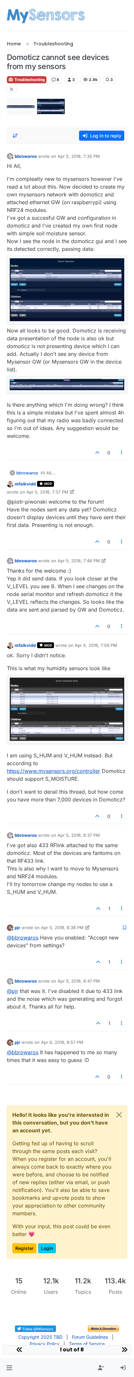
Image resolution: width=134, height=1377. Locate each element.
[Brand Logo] (46, 15)
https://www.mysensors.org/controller (53, 771)
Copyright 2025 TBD (40, 1337)
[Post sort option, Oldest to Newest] (15, 136)
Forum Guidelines (90, 1337)
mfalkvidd (25, 483)
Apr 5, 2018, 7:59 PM (96, 645)
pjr (17, 927)
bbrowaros (26, 156)
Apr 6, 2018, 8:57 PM (62, 1042)
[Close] (119, 1115)
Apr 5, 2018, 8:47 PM (79, 981)
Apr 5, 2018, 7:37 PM (47, 492)
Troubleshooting (29, 79)
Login (47, 1248)
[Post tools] (121, 453)
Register (24, 1248)
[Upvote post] (97, 453)
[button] (9, 1367)
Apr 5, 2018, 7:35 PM (79, 156)
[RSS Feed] (12, 89)
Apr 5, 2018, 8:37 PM (79, 835)
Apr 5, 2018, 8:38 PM (62, 927)
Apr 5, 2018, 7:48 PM (79, 560)
